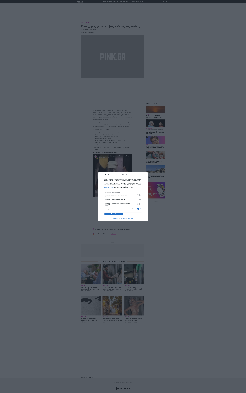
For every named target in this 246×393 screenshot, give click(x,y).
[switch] (139, 195)
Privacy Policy (130, 218)
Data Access (123, 218)
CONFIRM (113, 213)
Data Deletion (116, 218)
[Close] (145, 175)
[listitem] (123, 192)
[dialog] (123, 196)
